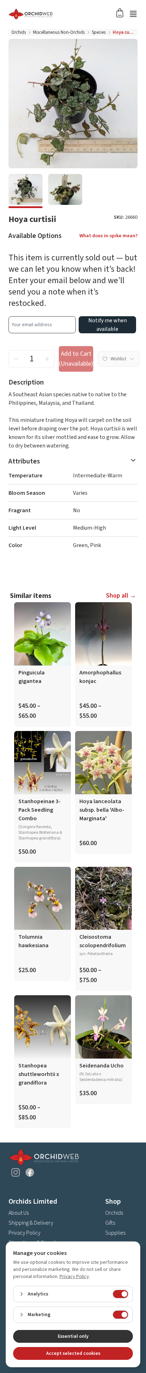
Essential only (73, 1336)
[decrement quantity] (16, 359)
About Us (19, 1213)
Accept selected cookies (73, 1353)
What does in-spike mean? (108, 235)
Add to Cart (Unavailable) (76, 358)
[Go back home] (64, 14)
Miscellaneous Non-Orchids (59, 32)
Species (99, 32)
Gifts (110, 1223)
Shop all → (121, 595)
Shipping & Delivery (31, 1223)
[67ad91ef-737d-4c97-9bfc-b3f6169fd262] (65, 191)
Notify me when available (107, 325)
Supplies (115, 1233)
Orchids (18, 32)
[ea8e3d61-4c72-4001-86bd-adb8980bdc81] (26, 191)
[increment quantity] (47, 359)
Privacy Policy (24, 1233)
